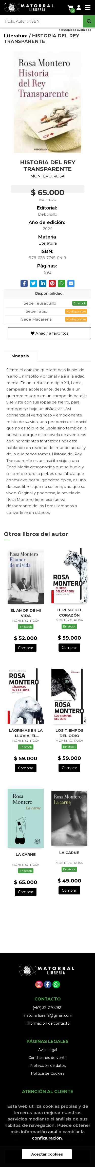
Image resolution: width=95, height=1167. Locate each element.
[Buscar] (89, 21)
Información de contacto (48, 1023)
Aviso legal (47, 1050)
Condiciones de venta (47, 1057)
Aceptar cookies (47, 1154)
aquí (52, 1131)
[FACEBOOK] (47, 984)
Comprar (25, 648)
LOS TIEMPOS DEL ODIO (69, 733)
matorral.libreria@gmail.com (47, 1015)
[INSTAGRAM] (39, 984)
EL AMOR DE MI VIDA (25, 613)
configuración (47, 1138)
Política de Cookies (47, 1073)
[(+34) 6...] (56, 984)
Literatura (16, 36)
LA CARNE (26, 854)
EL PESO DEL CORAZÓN (69, 612)
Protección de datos (48, 1065)
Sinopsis (20, 355)
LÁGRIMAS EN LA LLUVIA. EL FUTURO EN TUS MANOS (26, 733)
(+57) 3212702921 (48, 1007)
